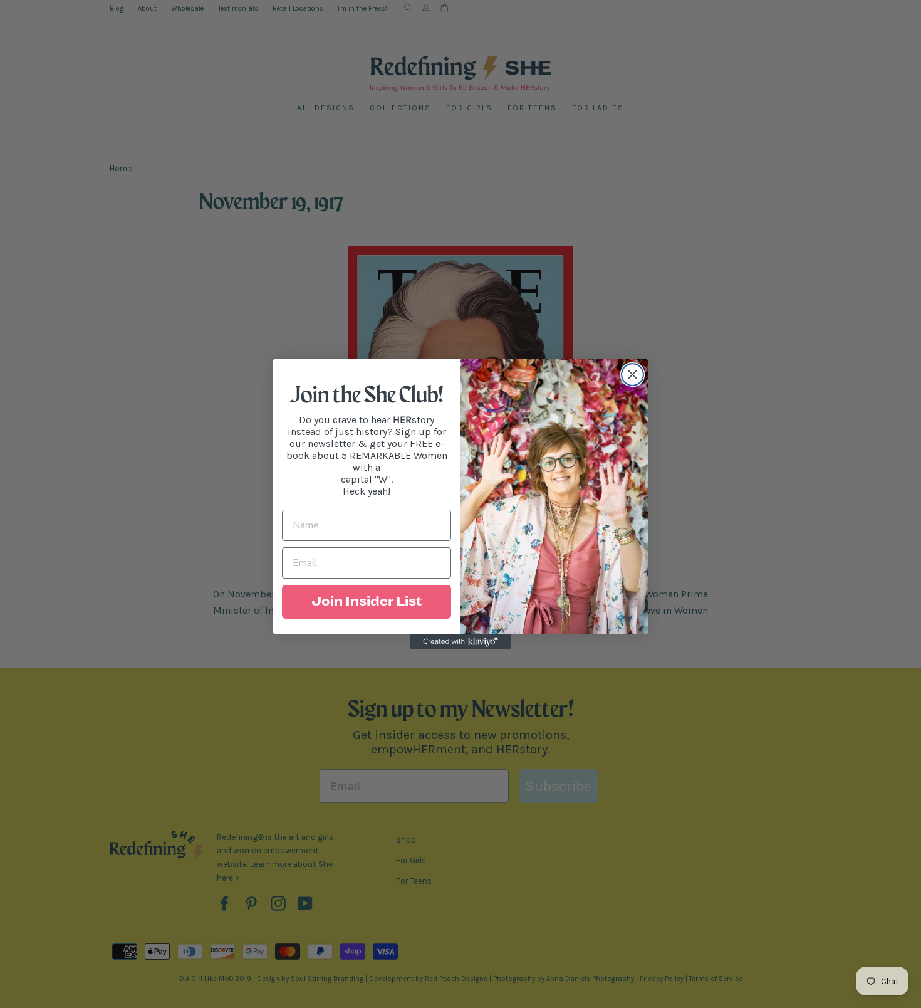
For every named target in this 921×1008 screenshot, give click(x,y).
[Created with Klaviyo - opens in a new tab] (460, 641)
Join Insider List (366, 601)
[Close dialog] (632, 375)
